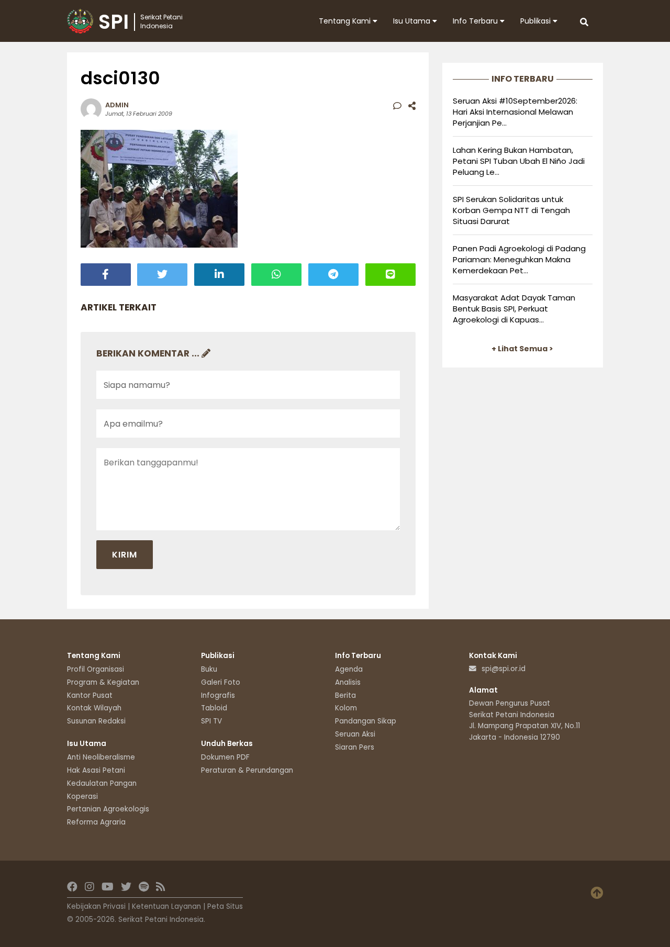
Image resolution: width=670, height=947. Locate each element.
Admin (117, 105)
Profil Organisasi (95, 669)
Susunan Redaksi (96, 721)
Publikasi (536, 21)
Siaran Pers (354, 747)
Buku (209, 669)
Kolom (346, 708)
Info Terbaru (476, 21)
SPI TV (211, 721)
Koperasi (82, 796)
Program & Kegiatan (103, 682)
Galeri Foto (220, 682)
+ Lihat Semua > (522, 348)
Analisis (348, 682)
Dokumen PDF (225, 757)
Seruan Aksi (355, 734)
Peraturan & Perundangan (247, 770)
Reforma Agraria (96, 822)
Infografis (218, 695)
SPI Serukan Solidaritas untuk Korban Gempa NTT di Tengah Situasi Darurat (511, 210)
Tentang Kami (346, 21)
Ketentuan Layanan (166, 906)
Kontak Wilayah (94, 708)
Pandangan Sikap (365, 721)
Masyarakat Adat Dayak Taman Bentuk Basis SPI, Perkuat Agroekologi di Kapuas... (514, 308)
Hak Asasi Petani (96, 770)
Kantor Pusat (90, 695)
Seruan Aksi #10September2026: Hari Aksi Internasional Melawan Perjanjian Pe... (515, 111)
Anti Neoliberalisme (101, 757)
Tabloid (214, 708)
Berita (345, 695)
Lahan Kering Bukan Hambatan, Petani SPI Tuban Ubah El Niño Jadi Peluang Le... (519, 160)
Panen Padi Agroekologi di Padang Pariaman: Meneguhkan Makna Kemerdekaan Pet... (519, 259)
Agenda (349, 669)
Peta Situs (225, 906)
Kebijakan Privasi (96, 906)
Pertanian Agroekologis (108, 809)
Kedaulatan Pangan (102, 783)
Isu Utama (412, 21)
